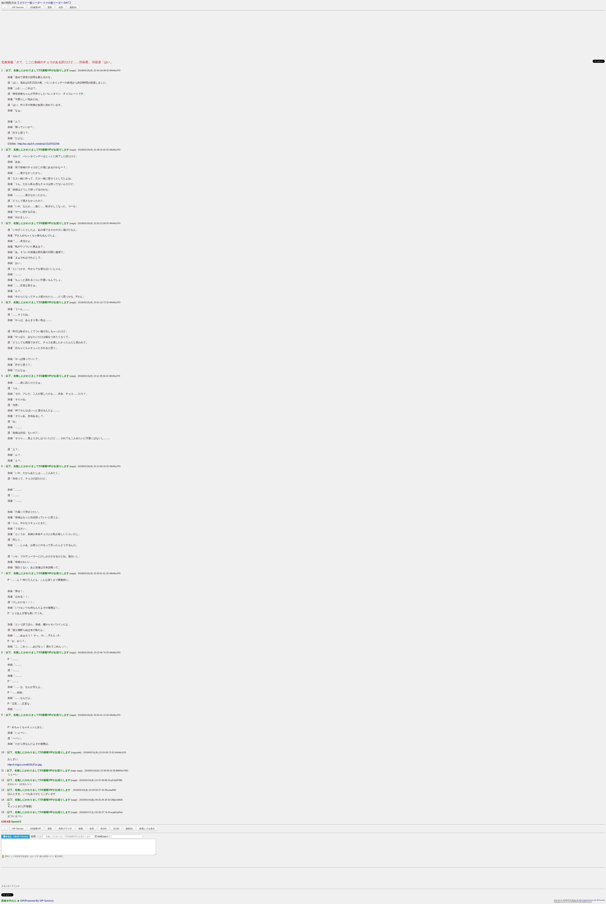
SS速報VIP (35, 7)
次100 (116, 828)
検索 (80, 828)
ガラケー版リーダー (31, 2)
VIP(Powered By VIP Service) (36, 900)
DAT (66, 2)
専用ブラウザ (65, 828)
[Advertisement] (303, 34)
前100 (104, 828)
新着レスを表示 (147, 828)
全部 (61, 7)
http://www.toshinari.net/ (587, 900)
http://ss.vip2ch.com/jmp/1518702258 (38, 143)
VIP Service (18, 7)
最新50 (73, 7)
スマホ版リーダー (53, 2)
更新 (50, 7)
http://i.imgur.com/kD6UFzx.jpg (25, 764)
